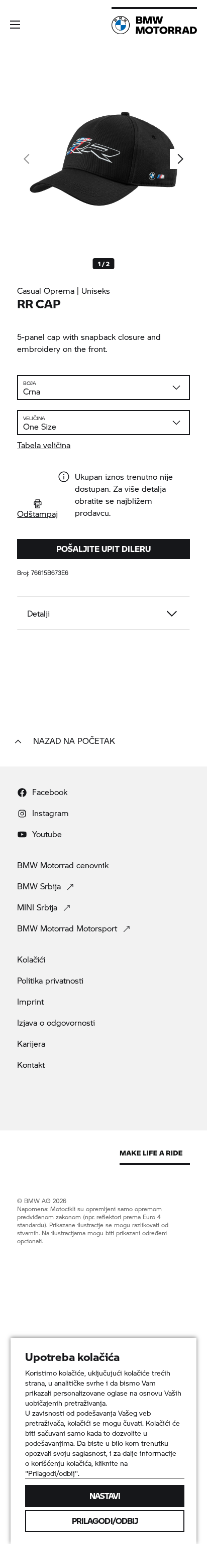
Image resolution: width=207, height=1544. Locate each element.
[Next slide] (180, 159)
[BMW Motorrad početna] (154, 25)
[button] (15, 25)
